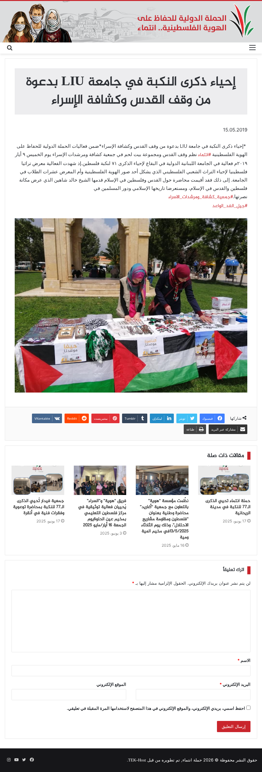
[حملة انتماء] (131, 21)
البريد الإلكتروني (235, 684)
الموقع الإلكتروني (111, 684)
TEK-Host (137, 760)
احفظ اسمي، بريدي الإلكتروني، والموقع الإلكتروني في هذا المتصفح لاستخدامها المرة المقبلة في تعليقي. (156, 708)
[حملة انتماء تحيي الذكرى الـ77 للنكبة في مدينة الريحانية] (224, 480)
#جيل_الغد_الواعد (229, 206)
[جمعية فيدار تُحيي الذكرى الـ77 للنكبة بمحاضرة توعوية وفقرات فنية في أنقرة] (38, 480)
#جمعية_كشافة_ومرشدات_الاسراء (200, 197)
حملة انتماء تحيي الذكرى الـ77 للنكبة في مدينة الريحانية (227, 507)
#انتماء (204, 155)
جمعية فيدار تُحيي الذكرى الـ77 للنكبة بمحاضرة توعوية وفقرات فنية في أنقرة (38, 507)
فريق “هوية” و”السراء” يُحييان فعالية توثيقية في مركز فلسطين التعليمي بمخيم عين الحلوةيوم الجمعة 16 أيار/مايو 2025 (102, 513)
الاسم (243, 660)
